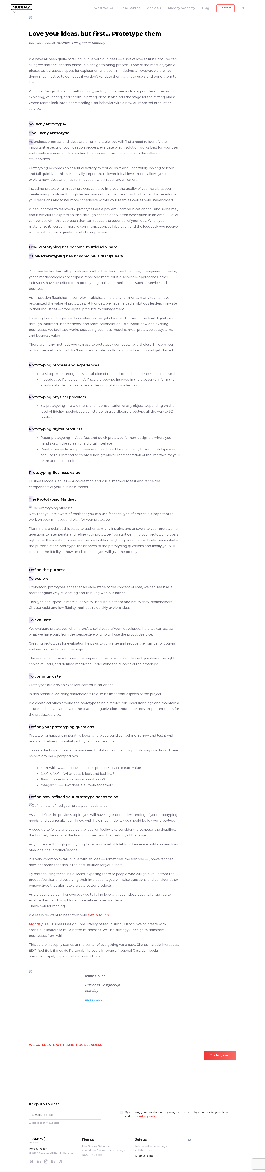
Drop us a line (144, 1155)
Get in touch (98, 915)
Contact (225, 8)
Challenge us (219, 1055)
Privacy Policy (148, 1116)
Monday (36, 924)
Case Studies (130, 8)
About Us (154, 8)
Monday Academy (181, 8)
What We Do (103, 8)
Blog (205, 8)
